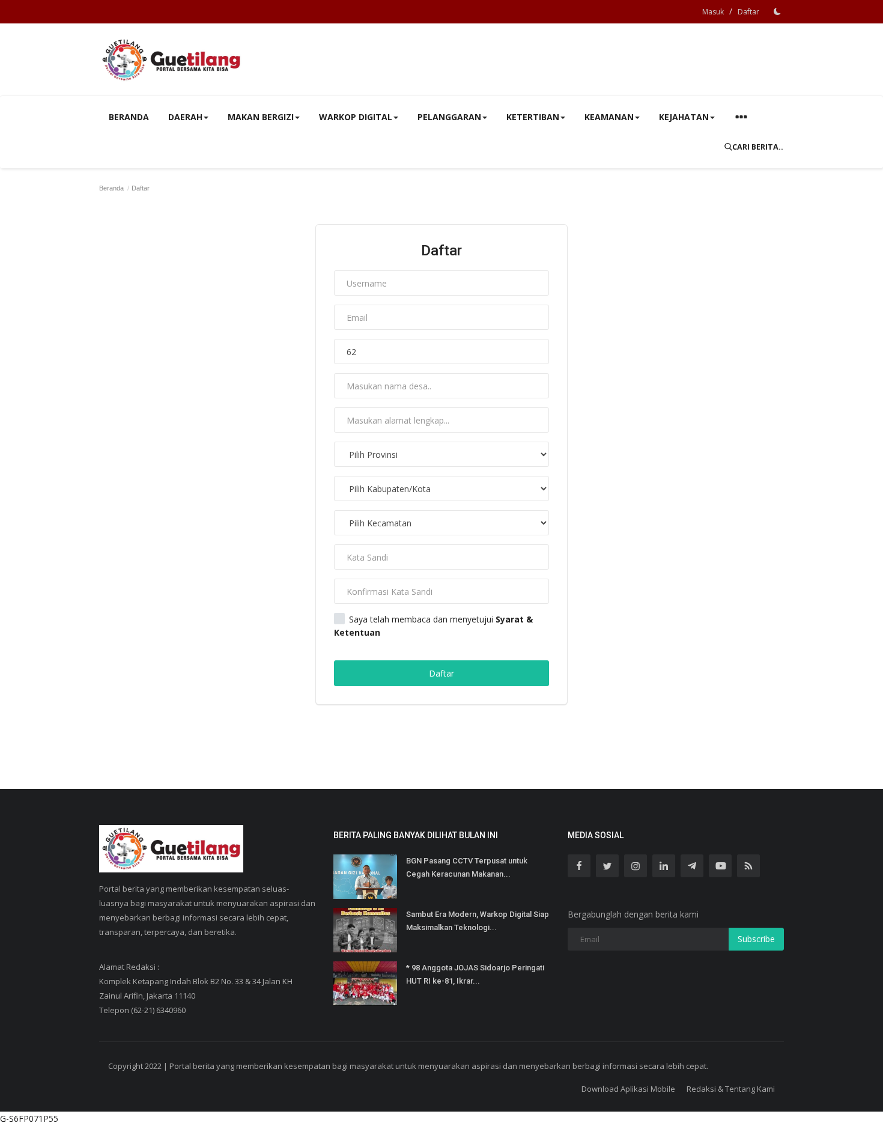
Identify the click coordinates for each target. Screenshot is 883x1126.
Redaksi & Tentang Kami (731, 1088)
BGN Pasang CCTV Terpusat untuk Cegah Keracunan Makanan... (466, 867)
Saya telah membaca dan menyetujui (433, 625)
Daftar (748, 12)
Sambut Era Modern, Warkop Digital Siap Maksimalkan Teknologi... (477, 921)
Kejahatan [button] (684, 117)
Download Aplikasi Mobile (628, 1088)
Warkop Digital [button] (355, 117)
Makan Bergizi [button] (261, 117)
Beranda (129, 117)
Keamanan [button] (609, 117)
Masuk (713, 12)
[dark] (777, 11)
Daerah (185, 117)
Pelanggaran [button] (449, 117)
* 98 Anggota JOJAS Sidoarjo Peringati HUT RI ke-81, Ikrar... (475, 974)
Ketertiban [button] (532, 117)
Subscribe (756, 939)
